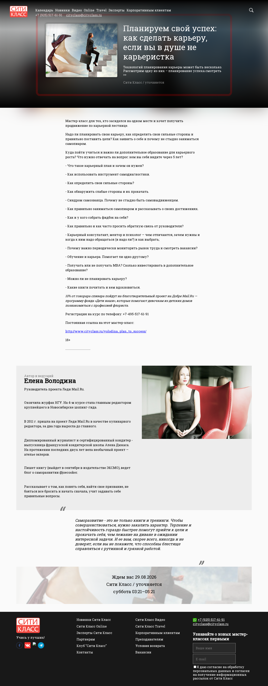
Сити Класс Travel (150, 626)
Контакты (85, 652)
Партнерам (86, 639)
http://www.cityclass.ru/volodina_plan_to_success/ (105, 331)
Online (89, 10)
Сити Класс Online (92, 626)
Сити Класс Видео (150, 619)
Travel (101, 10)
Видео (77, 10)
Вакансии (143, 652)
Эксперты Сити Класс (94, 633)
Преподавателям (149, 639)
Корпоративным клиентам (149, 10)
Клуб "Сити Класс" (92, 646)
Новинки (62, 10)
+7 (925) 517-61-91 (211, 619)
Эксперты (116, 10)
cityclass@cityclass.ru (84, 15)
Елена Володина (50, 380)
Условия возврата (150, 646)
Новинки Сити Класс (94, 619)
